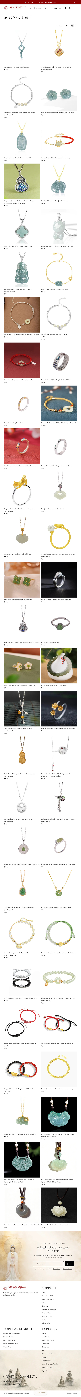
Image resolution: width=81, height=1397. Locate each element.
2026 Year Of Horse (48, 1354)
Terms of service (47, 1316)
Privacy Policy (56, 1269)
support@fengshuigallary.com (12, 1381)
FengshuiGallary (13, 1393)
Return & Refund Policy (49, 1309)
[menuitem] (45, 8)
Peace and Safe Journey (10, 1344)
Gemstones (45, 1344)
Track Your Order (47, 1367)
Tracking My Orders (48, 1299)
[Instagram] (10, 1384)
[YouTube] (14, 1384)
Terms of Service (67, 1269)
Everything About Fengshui (11, 1333)
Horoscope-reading (9, 1340)
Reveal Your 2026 (47, 1296)
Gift (43, 1350)
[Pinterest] (19, 1384)
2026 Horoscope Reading (50, 1364)
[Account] (70, 8)
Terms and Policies (72, 1394)
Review (44, 1357)
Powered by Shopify (23, 1393)
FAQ (43, 1292)
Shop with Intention (48, 1340)
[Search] (65, 8)
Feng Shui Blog (46, 1361)
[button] (66, 25)
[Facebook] (5, 1384)
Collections (45, 1347)
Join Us (69, 1264)
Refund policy (46, 1323)
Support (44, 1371)
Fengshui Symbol (8, 1337)
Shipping (44, 1303)
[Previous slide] (7, 47)
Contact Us (45, 1306)
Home (44, 1320)
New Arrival (45, 1337)
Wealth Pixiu (7, 1347)
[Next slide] (36, 47)
